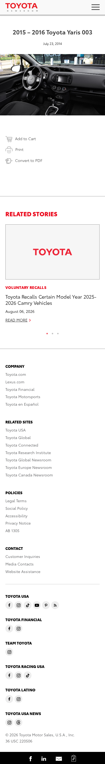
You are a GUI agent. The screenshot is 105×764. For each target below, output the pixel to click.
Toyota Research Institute (28, 452)
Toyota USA (15, 430)
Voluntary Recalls (25, 287)
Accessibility (16, 515)
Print (19, 149)
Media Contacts (19, 564)
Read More (16, 320)
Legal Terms (16, 500)
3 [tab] (58, 332)
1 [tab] (47, 332)
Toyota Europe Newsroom (28, 467)
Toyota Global (18, 437)
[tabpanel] (52, 275)
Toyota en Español (21, 404)
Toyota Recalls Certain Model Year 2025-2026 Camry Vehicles (50, 299)
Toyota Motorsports (22, 396)
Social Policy (16, 508)
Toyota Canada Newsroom (29, 474)
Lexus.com (14, 381)
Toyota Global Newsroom (28, 459)
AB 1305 (12, 530)
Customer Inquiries (22, 556)
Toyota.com (15, 374)
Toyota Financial (19, 389)
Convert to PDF (28, 160)
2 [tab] (52, 332)
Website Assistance (22, 571)
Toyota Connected (21, 445)
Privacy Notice (18, 523)
